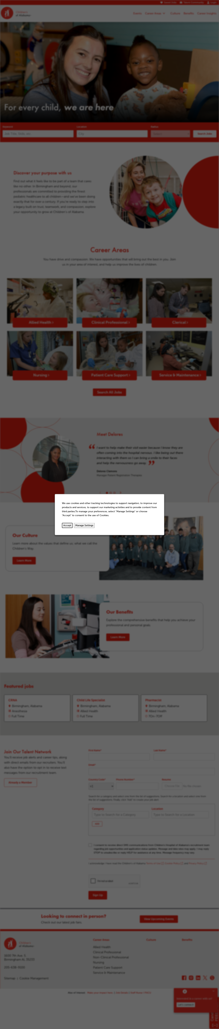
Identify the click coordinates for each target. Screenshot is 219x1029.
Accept (67, 525)
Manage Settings (84, 525)
